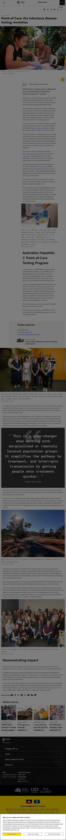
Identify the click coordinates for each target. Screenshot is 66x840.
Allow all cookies (12, 834)
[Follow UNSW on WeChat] (54, 9)
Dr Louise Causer (31, 667)
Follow (61, 7)
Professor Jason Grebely (41, 128)
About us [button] (9, 765)
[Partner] (42, 3)
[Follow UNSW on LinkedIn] (44, 9)
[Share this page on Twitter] (18, 695)
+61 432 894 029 (26, 332)
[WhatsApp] (61, 9)
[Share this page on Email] (12, 695)
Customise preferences (54, 834)
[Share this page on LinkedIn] (21, 695)
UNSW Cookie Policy (12, 830)
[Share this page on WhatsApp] (25, 695)
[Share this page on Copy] (34, 695)
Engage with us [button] (11, 749)
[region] (33, 827)
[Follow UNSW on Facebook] (51, 9)
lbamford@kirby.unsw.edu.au (30, 334)
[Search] (62, 2)
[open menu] (4, 2)
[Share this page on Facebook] (15, 695)
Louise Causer (30, 343)
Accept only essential (33, 834)
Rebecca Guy (40, 341)
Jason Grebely (30, 341)
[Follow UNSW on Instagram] (48, 9)
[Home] (21, 2)
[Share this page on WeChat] (31, 695)
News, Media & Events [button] (14, 759)
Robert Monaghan (51, 341)
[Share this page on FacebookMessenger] (28, 695)
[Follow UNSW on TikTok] (58, 9)
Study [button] (7, 754)
